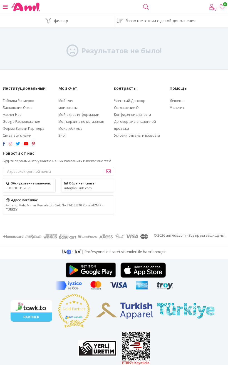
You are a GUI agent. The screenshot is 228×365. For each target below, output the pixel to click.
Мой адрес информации (78, 114)
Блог (62, 135)
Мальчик (177, 107)
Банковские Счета (18, 107)
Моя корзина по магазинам (81, 121)
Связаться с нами (17, 135)
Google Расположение (21, 121)
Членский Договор (129, 100)
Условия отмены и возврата (137, 135)
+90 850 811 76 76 (18, 188)
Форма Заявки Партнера (23, 128)
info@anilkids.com (78, 188)
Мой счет (65, 100)
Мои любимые (224, 5)
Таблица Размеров (18, 100)
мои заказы (68, 107)
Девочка (177, 100)
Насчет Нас (12, 114)
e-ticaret (113, 251)
